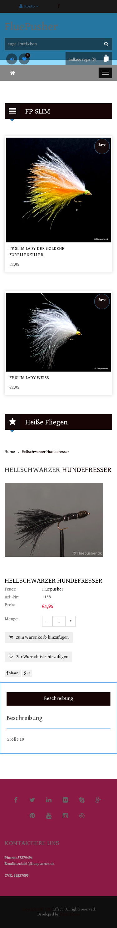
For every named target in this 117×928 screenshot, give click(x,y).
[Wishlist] (24, 58)
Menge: (11, 618)
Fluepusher (52, 589)
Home (10, 451)
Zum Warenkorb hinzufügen (42, 637)
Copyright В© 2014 (37, 909)
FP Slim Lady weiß (29, 377)
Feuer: (10, 589)
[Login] (11, 58)
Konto (29, 6)
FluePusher (31, 26)
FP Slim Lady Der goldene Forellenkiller (36, 251)
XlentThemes (70, 914)
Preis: (10, 604)
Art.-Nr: (12, 597)
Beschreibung (58, 699)
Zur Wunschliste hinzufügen (42, 656)
